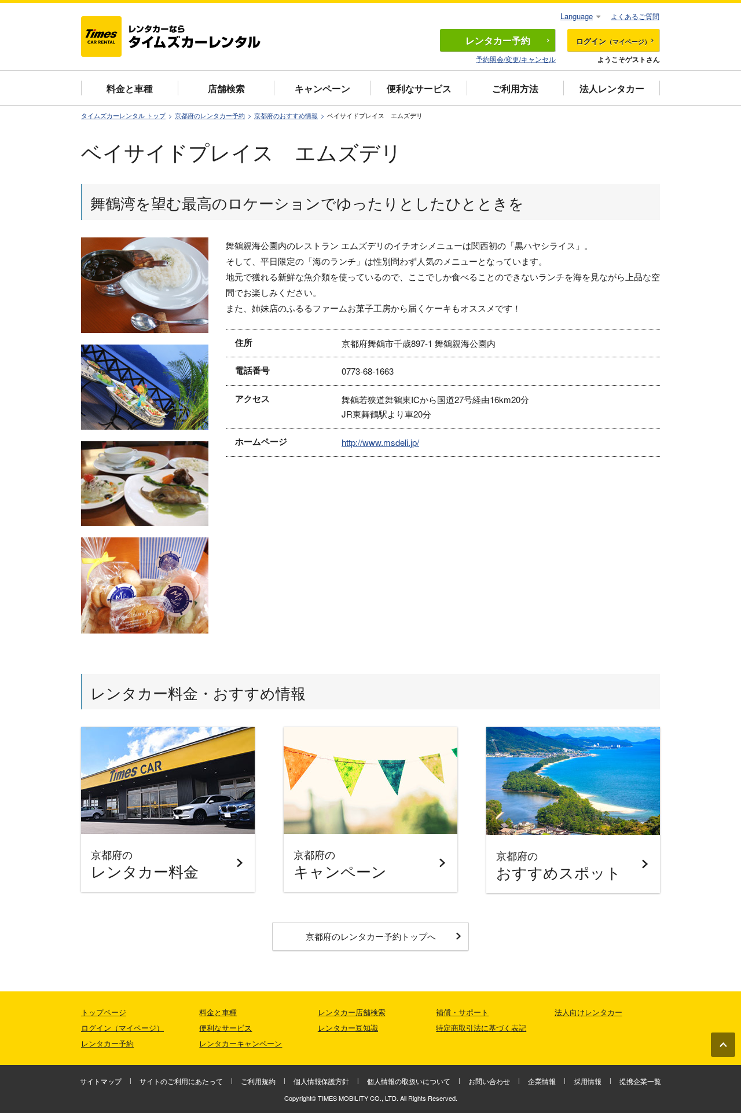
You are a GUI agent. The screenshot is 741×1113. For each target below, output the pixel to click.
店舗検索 (226, 88)
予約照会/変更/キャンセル (516, 59)
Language (576, 15)
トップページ (103, 1011)
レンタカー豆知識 (348, 1027)
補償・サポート (462, 1011)
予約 (497, 40)
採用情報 (587, 1081)
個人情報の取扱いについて (408, 1081)
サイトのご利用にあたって (181, 1081)
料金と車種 (130, 88)
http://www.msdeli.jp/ (380, 442)
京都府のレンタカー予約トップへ (371, 936)
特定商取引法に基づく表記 (481, 1027)
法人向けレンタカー (588, 1011)
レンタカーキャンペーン (240, 1043)
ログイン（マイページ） (122, 1027)
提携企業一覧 (640, 1081)
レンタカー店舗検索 (352, 1011)
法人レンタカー (611, 88)
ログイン (613, 40)
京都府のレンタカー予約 (210, 115)
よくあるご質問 (635, 16)
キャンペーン (322, 88)
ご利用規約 (258, 1081)
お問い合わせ (489, 1081)
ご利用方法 (515, 88)
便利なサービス (419, 88)
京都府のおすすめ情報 (286, 115)
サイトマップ (101, 1081)
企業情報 (542, 1081)
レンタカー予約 (107, 1043)
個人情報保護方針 (321, 1081)
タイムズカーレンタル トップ (123, 115)
